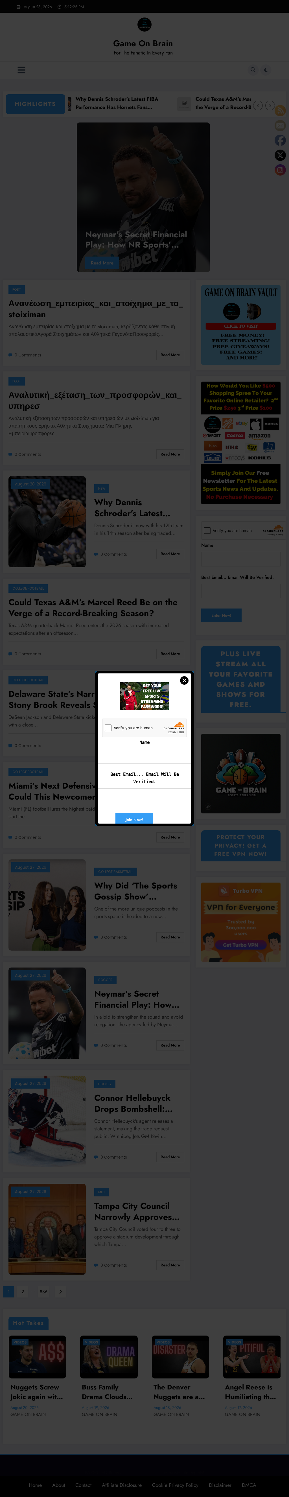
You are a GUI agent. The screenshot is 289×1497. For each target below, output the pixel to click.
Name (144, 742)
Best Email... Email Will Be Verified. (144, 778)
